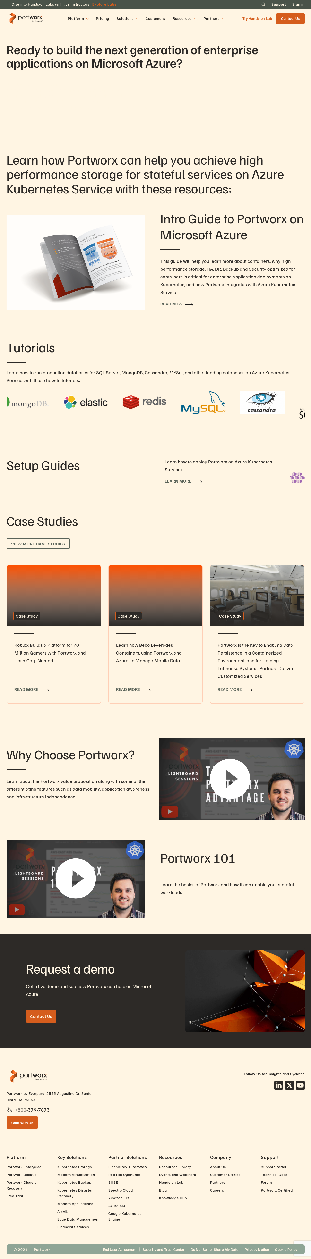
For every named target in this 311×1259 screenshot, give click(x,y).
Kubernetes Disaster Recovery (75, 1193)
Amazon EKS (119, 1197)
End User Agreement (120, 1249)
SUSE (113, 1182)
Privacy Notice (257, 1249)
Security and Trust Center (164, 1249)
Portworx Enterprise (24, 1166)
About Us (218, 1166)
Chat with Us (22, 1122)
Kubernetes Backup (74, 1182)
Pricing (102, 18)
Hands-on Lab (171, 1182)
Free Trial (15, 1195)
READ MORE (19, 568)
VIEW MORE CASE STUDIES (38, 543)
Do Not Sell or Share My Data (215, 1249)
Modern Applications (75, 1203)
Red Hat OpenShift (124, 1174)
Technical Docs (274, 1174)
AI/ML (62, 1211)
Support (278, 4)
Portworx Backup (22, 1174)
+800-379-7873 (32, 1110)
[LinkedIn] (278, 1085)
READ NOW (171, 303)
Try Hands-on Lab (257, 18)
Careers (217, 1190)
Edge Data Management (78, 1219)
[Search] (263, 4)
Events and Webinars (177, 1174)
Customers (155, 18)
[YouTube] (300, 1085)
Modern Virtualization (76, 1174)
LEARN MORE (178, 481)
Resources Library (175, 1166)
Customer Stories (225, 1174)
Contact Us (290, 18)
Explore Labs (104, 4)
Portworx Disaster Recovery (22, 1185)
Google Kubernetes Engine (125, 1216)
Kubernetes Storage (74, 1166)
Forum (266, 1182)
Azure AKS (117, 1205)
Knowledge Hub (173, 1197)
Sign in (298, 4)
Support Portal (273, 1166)
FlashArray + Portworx (128, 1166)
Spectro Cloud (120, 1190)
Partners (217, 1182)
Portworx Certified (277, 1190)
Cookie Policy (286, 1249)
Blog (163, 1190)
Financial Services (73, 1227)
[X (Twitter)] (289, 1085)
